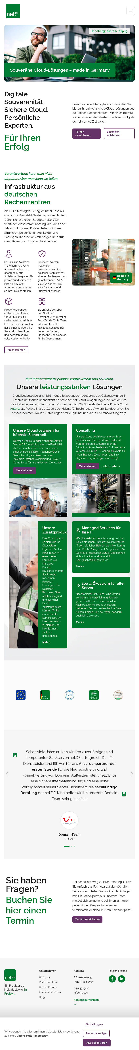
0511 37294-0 (81, 988)
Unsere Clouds (48, 987)
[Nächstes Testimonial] (131, 774)
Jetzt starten (111, 466)
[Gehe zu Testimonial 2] (71, 846)
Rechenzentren (48, 982)
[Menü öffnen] (131, 11)
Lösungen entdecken (113, 133)
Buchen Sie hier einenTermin (29, 910)
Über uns (44, 977)
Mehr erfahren (16, 349)
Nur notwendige (96, 1033)
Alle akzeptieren (97, 1042)
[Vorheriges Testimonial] (7, 774)
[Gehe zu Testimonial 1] (67, 846)
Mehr (46, 642)
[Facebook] (112, 979)
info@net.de (81, 992)
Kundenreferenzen (50, 992)
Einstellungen (94, 1024)
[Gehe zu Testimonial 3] (74, 846)
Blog (42, 997)
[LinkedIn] (121, 979)
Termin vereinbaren (82, 133)
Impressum (41, 1035)
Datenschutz (24, 1035)
